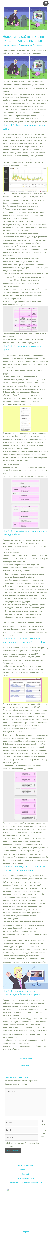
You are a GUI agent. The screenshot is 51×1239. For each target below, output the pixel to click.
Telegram (25, 1232)
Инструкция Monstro (25, 1178)
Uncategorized (26, 45)
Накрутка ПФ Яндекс (26, 1165)
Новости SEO (25, 1170)
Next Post (25, 1065)
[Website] (21, 1138)
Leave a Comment (10, 45)
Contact (25, 1174)
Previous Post (26, 1059)
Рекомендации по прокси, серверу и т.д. (25, 1183)
